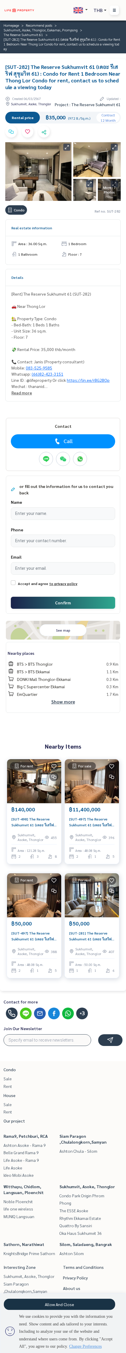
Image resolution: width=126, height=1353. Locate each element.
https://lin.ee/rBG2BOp (88, 380)
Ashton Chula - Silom (78, 1151)
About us (71, 1288)
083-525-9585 (39, 367)
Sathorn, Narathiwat (24, 1244)
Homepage (11, 25)
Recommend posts (39, 25)
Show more (63, 701)
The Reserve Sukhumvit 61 (23, 34)
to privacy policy (63, 583)
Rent (8, 1086)
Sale (8, 1078)
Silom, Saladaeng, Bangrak (85, 1244)
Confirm (63, 602)
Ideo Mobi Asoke (19, 1175)
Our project (14, 1120)
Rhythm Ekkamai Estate (80, 1218)
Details (17, 277)
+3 (82, 1013)
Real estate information (31, 228)
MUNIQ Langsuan (19, 1216)
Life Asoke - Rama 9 (21, 1160)
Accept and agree (33, 583)
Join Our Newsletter (23, 1028)
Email (16, 556)
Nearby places (21, 653)
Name (16, 502)
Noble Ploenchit (18, 1201)
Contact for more (21, 1001)
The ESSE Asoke (73, 1210)
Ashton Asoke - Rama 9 (25, 1145)
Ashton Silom (71, 1253)
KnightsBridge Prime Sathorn (29, 1253)
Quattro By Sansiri (75, 1225)
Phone (17, 529)
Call (68, 441)
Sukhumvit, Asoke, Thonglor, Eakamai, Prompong (41, 30)
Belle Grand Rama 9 (21, 1152)
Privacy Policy (75, 1277)
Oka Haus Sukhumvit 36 (80, 1233)
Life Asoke (13, 1167)
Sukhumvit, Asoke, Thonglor (87, 1186)
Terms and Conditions (83, 1267)
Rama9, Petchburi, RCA (26, 1136)
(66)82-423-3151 (47, 374)
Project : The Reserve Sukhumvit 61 (88, 104)
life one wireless (18, 1208)
